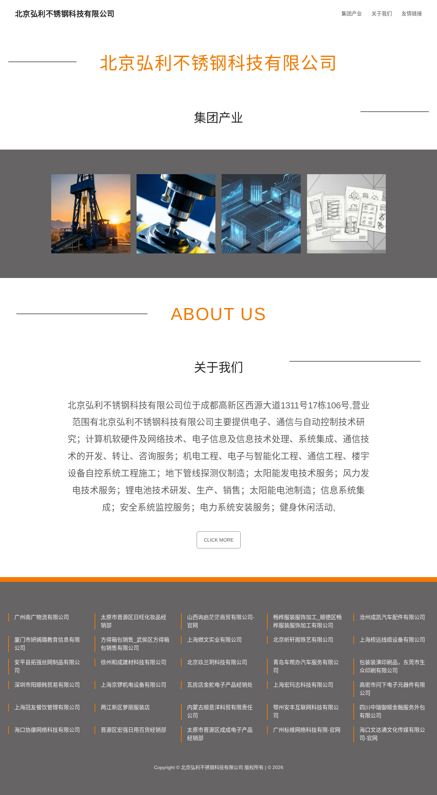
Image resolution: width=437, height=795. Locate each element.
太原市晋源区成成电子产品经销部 (220, 734)
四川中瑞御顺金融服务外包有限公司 (392, 712)
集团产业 (351, 13)
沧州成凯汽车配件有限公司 (392, 617)
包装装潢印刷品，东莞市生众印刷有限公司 (392, 666)
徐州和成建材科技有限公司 (133, 662)
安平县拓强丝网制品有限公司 (47, 666)
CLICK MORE (219, 540)
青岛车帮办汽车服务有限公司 (306, 666)
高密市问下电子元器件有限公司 (392, 689)
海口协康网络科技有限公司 (47, 730)
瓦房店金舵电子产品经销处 (220, 685)
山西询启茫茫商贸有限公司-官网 (220, 621)
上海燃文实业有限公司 (214, 640)
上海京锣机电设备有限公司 (133, 685)
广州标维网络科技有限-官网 (306, 730)
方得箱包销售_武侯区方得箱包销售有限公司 (135, 644)
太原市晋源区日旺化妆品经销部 (133, 621)
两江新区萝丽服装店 (125, 707)
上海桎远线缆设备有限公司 (392, 640)
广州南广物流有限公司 (41, 617)
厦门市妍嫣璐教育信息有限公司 (47, 644)
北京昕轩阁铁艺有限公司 (303, 640)
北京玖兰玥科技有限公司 (217, 662)
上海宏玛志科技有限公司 (303, 685)
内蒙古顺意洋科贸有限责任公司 (220, 712)
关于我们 (381, 13)
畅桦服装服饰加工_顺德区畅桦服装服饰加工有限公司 (307, 621)
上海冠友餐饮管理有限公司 (47, 707)
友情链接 (411, 13)
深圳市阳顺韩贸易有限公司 (47, 685)
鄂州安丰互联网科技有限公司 (306, 712)
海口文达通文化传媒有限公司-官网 (392, 734)
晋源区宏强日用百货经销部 (133, 730)
